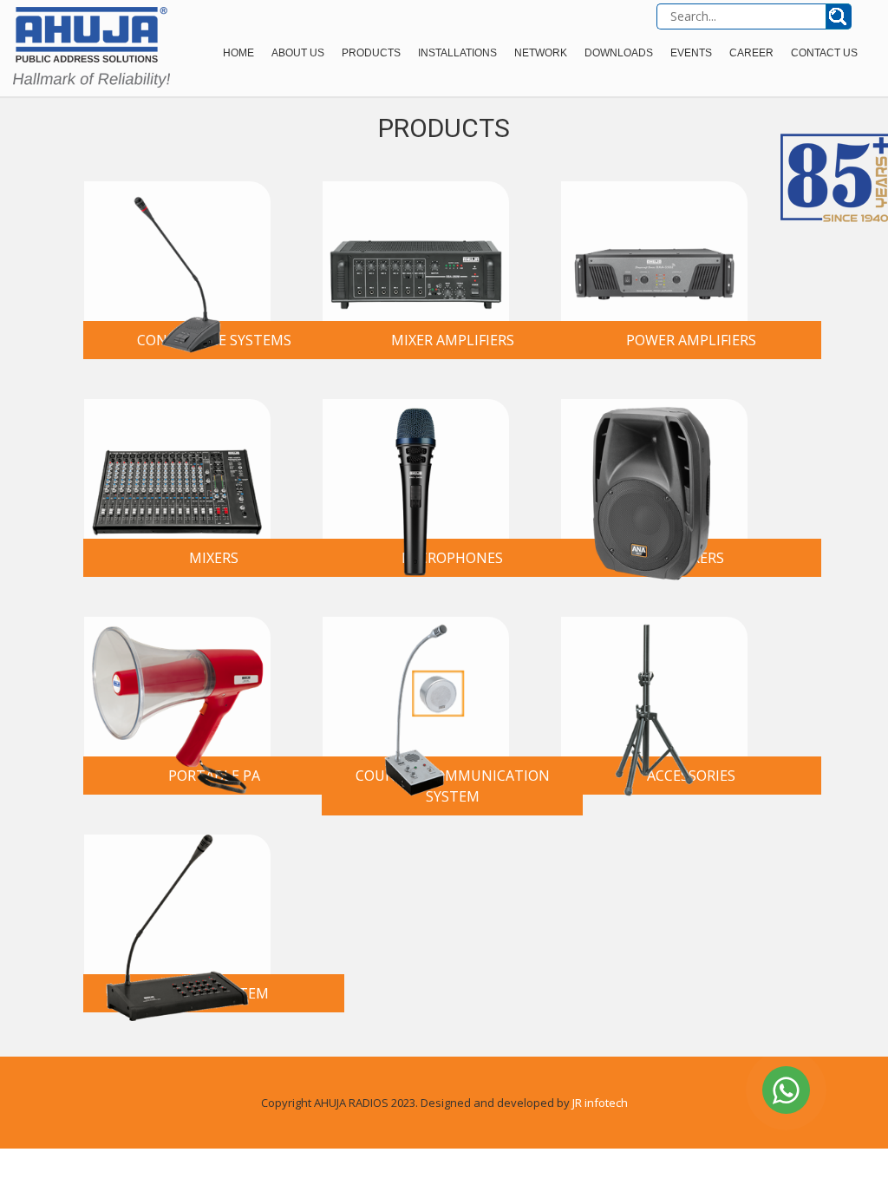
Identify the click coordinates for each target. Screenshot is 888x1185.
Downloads (618, 53)
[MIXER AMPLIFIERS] (416, 251)
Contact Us (824, 53)
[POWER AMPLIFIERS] (654, 251)
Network (540, 53)
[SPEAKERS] (654, 469)
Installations (457, 53)
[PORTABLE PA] (177, 686)
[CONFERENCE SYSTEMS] (177, 251)
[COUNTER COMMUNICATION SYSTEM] (416, 686)
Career (751, 53)
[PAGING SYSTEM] (177, 904)
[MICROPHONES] (416, 469)
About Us (297, 53)
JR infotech (600, 1102)
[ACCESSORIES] (654, 686)
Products (371, 53)
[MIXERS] (177, 469)
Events (691, 53)
